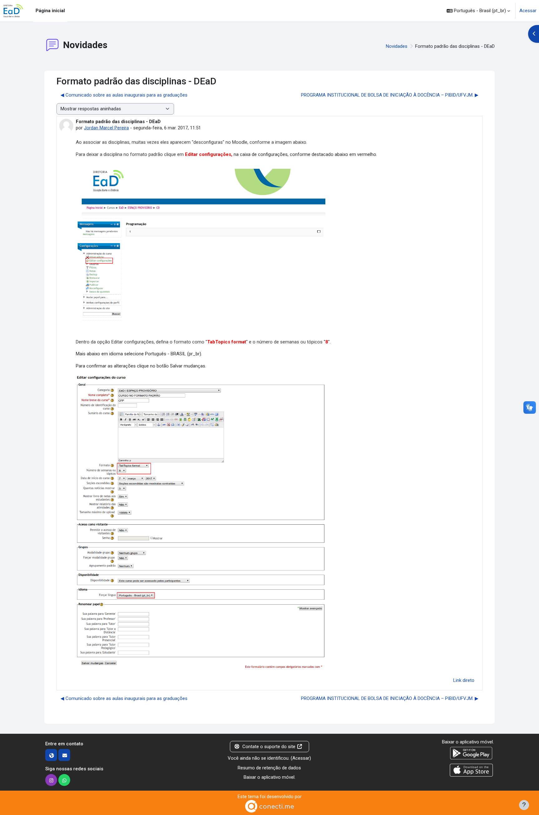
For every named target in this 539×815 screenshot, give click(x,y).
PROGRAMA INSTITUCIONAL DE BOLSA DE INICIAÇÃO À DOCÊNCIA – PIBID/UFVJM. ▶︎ (389, 95)
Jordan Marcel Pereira (106, 128)
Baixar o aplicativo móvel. (269, 777)
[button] (478, 11)
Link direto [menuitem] (463, 680)
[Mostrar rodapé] (524, 805)
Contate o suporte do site (268, 746)
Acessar (528, 10)
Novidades (396, 46)
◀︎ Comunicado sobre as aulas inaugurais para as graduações (124, 95)
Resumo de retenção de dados (269, 768)
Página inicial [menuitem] (50, 10)
